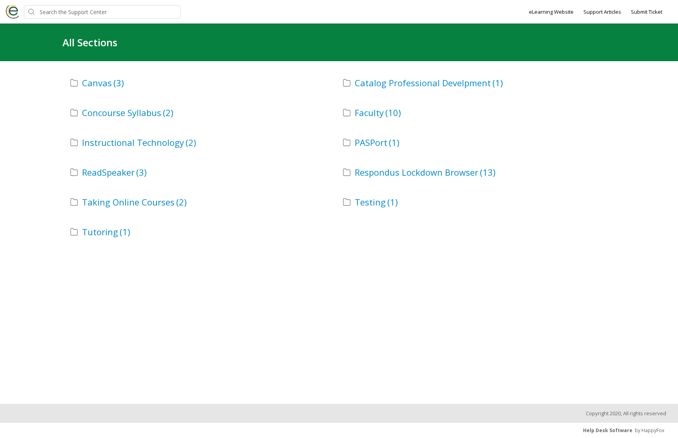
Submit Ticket (646, 11)
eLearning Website (551, 11)
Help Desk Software (607, 430)
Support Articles (602, 11)
